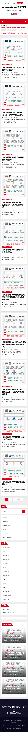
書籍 (4, 579)
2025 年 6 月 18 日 (8, 162)
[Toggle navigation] (14, 21)
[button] (25, 21)
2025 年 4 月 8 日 (8, 442)
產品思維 (23, 27)
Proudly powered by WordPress (9, 720)
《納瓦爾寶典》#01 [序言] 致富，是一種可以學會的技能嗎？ (14, 654)
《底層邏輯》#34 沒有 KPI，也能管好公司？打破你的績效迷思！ (13, 204)
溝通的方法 (8, 27)
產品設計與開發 (7, 595)
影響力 (18, 27)
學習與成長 (4, 64)
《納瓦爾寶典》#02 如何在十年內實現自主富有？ (13, 637)
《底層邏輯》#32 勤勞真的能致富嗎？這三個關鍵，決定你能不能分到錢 (13, 297)
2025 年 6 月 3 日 (8, 255)
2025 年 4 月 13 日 (8, 397)
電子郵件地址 (6, 525)
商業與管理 (6, 555)
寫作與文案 (6, 567)
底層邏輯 (3, 27)
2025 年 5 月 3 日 (8, 302)
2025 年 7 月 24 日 (8, 72)
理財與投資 (6, 591)
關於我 (4, 529)
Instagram (5, 521)
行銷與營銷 (6, 599)
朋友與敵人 (3, 30)
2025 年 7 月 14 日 (8, 117)
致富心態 (14, 27)
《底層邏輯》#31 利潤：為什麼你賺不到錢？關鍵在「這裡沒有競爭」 (14, 344)
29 (18, 499)
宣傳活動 (5, 563)
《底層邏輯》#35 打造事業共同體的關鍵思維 (13, 671)
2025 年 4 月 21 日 (8, 349)
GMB (4, 551)
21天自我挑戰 (6, 547)
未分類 (4, 583)
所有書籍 (5, 533)
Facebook (5, 517)
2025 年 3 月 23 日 (8, 487)
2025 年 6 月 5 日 (8, 210)
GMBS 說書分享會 (8, 537)
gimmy (16, 72)
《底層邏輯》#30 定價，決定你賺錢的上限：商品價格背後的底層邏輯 (13, 391)
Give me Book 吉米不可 (14, 7)
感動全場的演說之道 (11, 30)
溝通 (4, 587)
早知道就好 (9, 64)
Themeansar (14, 722)
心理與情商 (6, 571)
